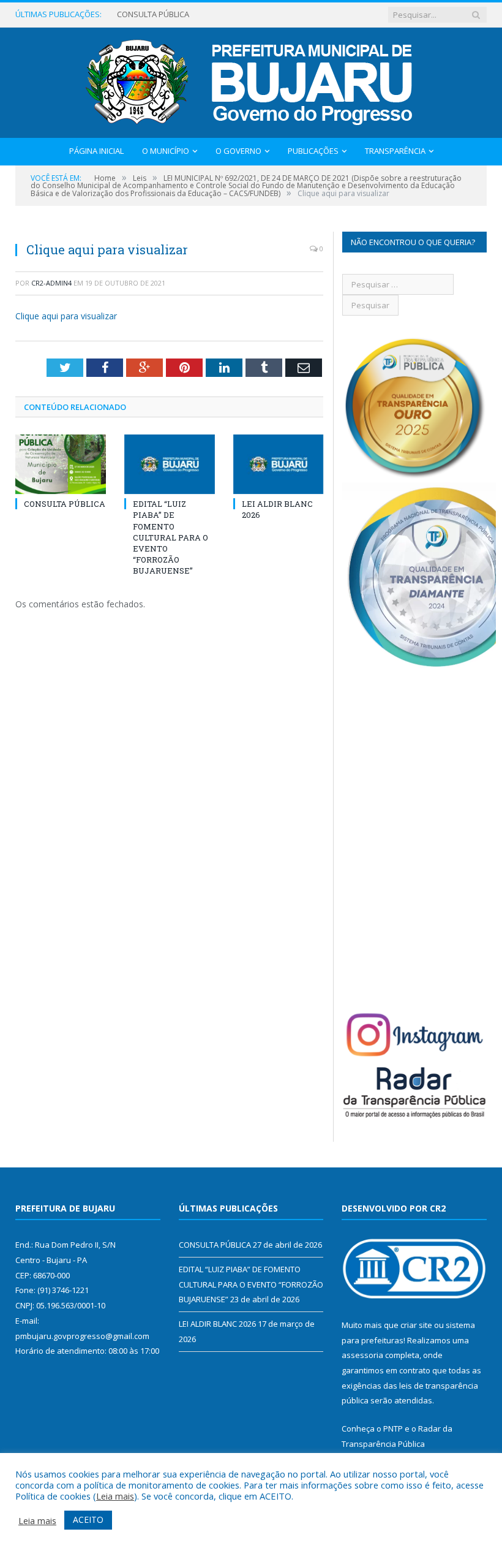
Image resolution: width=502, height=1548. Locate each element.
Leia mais (115, 1495)
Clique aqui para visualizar (66, 316)
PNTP (393, 1428)
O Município (165, 150)
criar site (416, 1324)
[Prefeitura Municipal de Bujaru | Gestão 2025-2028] (251, 80)
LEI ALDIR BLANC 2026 (217, 1323)
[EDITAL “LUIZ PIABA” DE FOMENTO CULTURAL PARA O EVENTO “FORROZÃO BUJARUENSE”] (169, 464)
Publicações (313, 150)
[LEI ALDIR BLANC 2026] (278, 464)
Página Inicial (96, 150)
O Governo (238, 150)
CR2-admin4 (51, 282)
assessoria (362, 1354)
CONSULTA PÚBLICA (64, 503)
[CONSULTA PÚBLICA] (60, 464)
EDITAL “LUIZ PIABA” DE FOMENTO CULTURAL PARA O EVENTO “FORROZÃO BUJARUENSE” (190, 14)
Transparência (395, 150)
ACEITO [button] (88, 1519)
